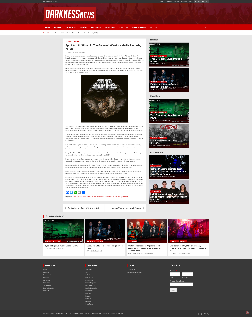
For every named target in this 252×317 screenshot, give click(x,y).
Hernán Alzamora (164, 64)
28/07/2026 (154, 202)
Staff (161, 1)
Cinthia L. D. (162, 89)
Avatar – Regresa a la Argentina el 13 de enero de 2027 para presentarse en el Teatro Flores (145, 248)
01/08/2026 (154, 176)
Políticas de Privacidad (134, 272)
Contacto (176, 1)
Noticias (57, 27)
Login (191, 1)
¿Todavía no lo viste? (54, 216)
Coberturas (174, 241)
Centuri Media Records (79, 197)
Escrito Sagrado (139, 27)
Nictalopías (89, 291)
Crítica (89, 197)
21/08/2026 (154, 145)
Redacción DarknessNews (167, 176)
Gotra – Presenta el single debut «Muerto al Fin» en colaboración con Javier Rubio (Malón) (168, 171)
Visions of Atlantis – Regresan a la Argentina (126, 208)
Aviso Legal (131, 269)
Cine (86, 272)
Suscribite (184, 1)
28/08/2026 (154, 64)
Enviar (173, 290)
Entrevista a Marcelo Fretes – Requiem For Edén (164, 85)
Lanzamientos (70, 27)
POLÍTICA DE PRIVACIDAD (74, 313)
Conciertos (96, 27)
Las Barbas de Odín (91, 288)
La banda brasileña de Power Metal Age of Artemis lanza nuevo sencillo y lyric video (168, 197)
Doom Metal (95, 197)
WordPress (119, 313)
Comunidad (168, 1)
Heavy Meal (116, 197)
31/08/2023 (69, 52)
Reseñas (83, 27)
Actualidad (88, 269)
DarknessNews (59, 313)
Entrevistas (110, 27)
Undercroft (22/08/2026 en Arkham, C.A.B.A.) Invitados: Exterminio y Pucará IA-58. (188, 248)
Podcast (154, 27)
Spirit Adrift (124, 197)
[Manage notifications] (247, 312)
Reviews (88, 301)
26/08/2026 (173, 253)
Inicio (47, 27)
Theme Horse (96, 313)
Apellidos (185, 277)
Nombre (173, 271)
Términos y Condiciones (135, 275)
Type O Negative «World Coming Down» (62, 246)
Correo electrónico (177, 281)
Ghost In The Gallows (105, 197)
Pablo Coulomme (79, 52)
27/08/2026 (154, 89)
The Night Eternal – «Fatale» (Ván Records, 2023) (84, 208)
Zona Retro (123, 27)
